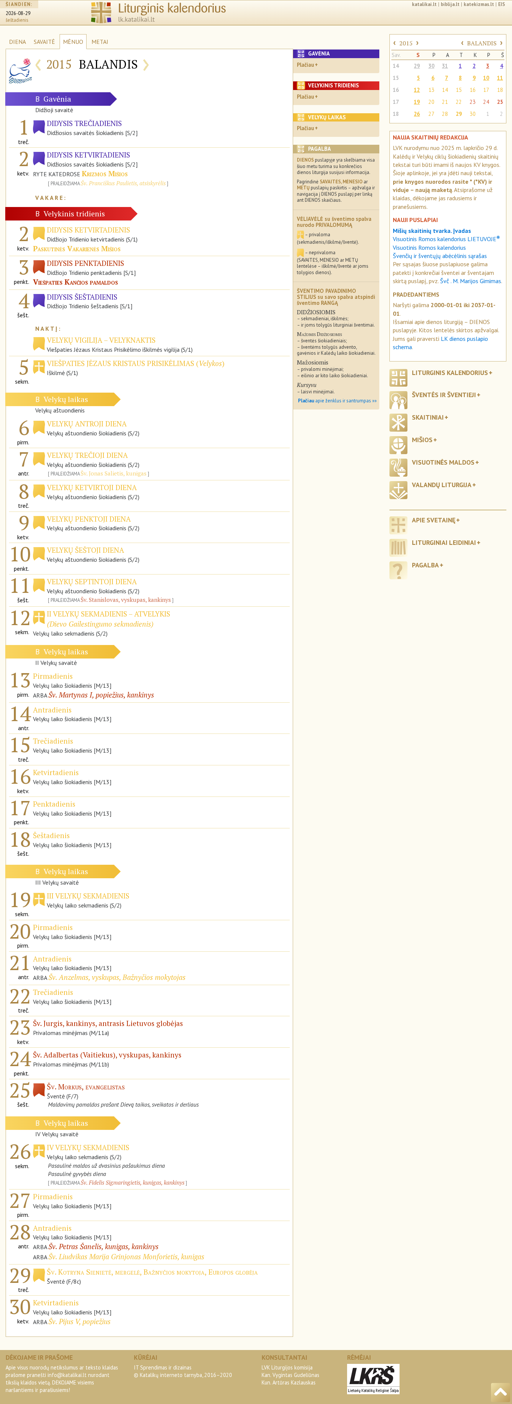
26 (417, 113)
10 (486, 77)
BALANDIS (482, 43)
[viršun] (500, 1392)
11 (500, 77)
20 (431, 101)
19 (417, 101)
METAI (99, 41)
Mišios (422, 439)
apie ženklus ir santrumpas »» (337, 401)
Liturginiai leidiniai (444, 542)
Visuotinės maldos (443, 462)
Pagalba (425, 565)
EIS (501, 4)
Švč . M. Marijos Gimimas (470, 281)
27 (431, 113)
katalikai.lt (424, 4)
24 (486, 101)
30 (431, 65)
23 (473, 101)
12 (417, 89)
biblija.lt (450, 4)
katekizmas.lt (479, 4)
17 (486, 89)
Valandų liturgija (442, 484)
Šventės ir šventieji (444, 394)
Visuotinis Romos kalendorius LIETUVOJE (446, 239)
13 (431, 89)
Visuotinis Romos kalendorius (429, 247)
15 (396, 77)
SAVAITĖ (44, 41)
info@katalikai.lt (67, 1374)
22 (459, 101)
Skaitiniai (428, 417)
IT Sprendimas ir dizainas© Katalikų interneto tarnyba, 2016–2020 (183, 1371)
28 (445, 113)
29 (417, 65)
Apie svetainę (433, 520)
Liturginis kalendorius (450, 372)
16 (396, 89)
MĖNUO (73, 41)
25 (500, 101)
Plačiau (305, 64)
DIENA (17, 41)
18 (500, 89)
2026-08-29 (18, 13)
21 (445, 101)
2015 (406, 43)
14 (396, 65)
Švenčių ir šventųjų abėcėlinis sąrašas (440, 256)
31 (445, 65)
